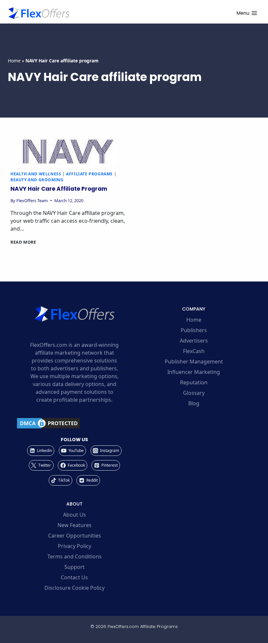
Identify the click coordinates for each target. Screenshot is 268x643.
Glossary (194, 392)
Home (14, 60)
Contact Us (74, 577)
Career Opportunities (74, 535)
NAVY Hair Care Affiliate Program (58, 189)
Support (74, 567)
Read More (23, 242)
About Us (74, 514)
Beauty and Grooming (36, 180)
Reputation (194, 382)
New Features (75, 525)
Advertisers (194, 340)
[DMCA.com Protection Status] (74, 423)
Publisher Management (194, 361)
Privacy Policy (74, 546)
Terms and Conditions (74, 556)
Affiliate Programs (89, 174)
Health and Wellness (35, 174)
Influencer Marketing (193, 372)
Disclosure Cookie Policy (74, 587)
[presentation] (67, 151)
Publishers (194, 330)
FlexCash (194, 351)
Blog (193, 403)
